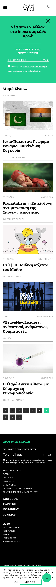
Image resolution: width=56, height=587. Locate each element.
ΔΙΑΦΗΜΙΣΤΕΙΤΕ (10, 481)
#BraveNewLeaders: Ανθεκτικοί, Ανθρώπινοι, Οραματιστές (25, 327)
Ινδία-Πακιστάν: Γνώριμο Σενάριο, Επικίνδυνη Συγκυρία (26, 146)
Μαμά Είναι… (15, 88)
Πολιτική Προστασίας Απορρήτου (36, 460)
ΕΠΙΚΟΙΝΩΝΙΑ (9, 484)
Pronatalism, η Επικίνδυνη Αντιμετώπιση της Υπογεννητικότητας (27, 208)
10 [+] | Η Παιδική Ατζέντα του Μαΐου (26, 267)
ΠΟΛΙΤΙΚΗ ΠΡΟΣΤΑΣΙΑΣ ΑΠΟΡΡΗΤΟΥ (20, 491)
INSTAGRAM (11, 509)
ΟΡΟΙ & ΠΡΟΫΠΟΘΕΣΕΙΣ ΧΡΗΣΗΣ (18, 488)
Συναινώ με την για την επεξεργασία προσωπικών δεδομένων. (27, 461)
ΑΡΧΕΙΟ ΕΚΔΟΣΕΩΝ (12, 470)
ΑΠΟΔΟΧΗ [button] (30, 581)
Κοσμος (47, 135)
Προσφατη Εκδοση (16, 442)
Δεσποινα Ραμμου (13, 276)
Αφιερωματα (45, 316)
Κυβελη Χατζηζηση (14, 218)
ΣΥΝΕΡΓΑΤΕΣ (9, 477)
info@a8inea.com (11, 541)
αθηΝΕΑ (7, 337)
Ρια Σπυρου (9, 95)
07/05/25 (8, 197)
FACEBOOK (10, 499)
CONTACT (9, 515)
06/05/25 (8, 316)
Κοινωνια (47, 197)
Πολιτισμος (45, 258)
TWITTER (9, 504)
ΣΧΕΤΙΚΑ (6, 473)
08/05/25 (8, 135)
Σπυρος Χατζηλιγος (14, 157)
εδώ (16, 582)
